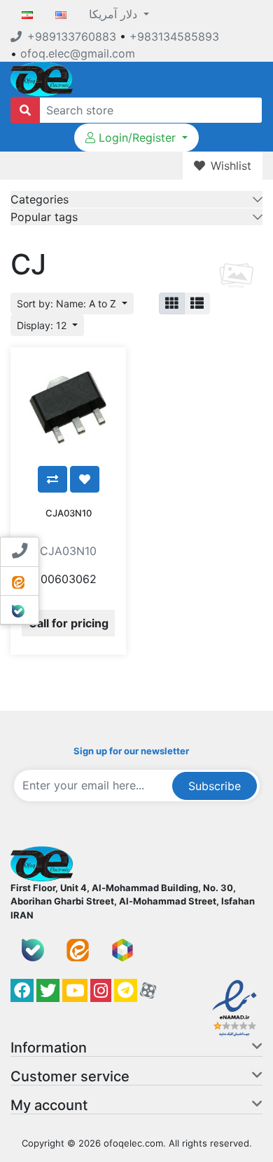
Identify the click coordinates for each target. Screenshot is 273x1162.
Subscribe (214, 786)
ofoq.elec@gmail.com (77, 53)
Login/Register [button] (137, 138)
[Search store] (25, 110)
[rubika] (122, 950)
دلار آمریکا (115, 14)
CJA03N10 (69, 513)
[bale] (32, 950)
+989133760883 (71, 36)
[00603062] (68, 405)
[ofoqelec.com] (41, 78)
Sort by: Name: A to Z (68, 303)
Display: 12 (43, 325)
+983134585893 (174, 36)
